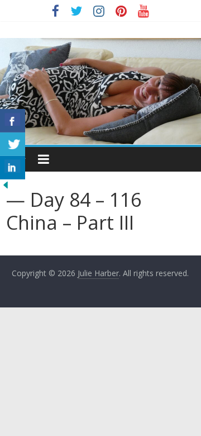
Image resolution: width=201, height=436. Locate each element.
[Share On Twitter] (12, 144)
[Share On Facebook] (12, 120)
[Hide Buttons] (5, 186)
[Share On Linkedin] (12, 167)
